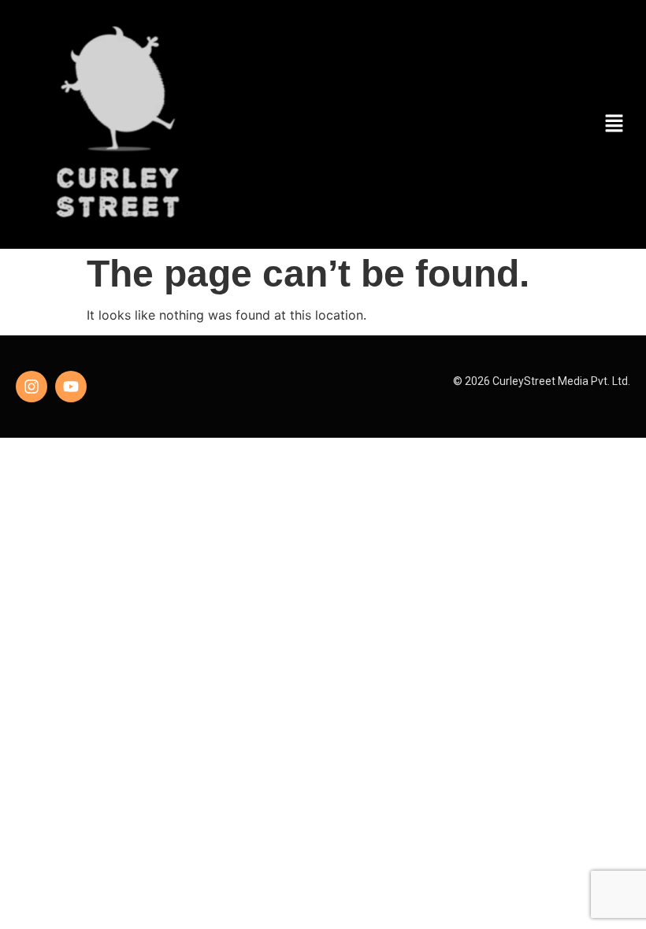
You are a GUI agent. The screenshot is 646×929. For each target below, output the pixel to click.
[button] (614, 124)
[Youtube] (71, 386)
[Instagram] (31, 386)
